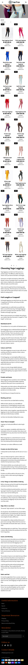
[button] (7, 42)
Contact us (4, 608)
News (2, 603)
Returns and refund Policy (8, 623)
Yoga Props (7, 657)
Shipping (3, 618)
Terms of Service (5, 611)
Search (3, 606)
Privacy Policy (5, 621)
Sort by (2, 20)
